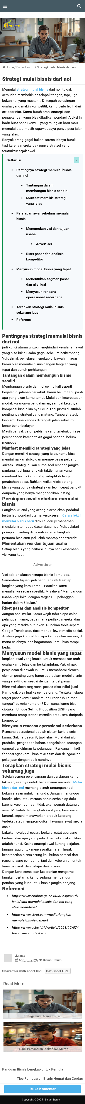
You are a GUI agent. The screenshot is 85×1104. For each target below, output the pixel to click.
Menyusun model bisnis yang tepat (43, 269)
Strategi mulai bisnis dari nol (36, 79)
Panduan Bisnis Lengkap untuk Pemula (32, 1069)
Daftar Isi (14, 160)
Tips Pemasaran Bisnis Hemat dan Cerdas (50, 1078)
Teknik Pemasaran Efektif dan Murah (42, 1049)
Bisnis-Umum (52, 960)
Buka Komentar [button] (43, 1089)
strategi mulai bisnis (32, 89)
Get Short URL (57, 971)
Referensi (24, 320)
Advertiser (44, 244)
